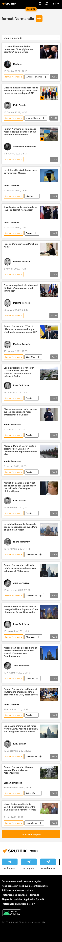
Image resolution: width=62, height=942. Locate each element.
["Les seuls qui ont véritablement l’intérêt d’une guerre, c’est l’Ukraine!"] (49, 290)
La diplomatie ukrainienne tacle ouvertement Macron (20, 171)
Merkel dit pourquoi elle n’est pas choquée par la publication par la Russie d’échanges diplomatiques (20, 487)
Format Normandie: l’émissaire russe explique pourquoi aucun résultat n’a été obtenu (20, 132)
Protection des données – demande (20, 894)
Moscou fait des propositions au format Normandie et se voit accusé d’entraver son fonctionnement (21, 652)
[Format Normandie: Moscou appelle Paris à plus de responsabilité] (49, 772)
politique (30, 678)
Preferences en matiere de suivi (18, 903)
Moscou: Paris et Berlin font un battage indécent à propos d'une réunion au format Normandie (21, 609)
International (31, 554)
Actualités (30, 793)
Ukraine (29, 196)
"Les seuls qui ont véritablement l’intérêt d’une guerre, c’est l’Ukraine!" (21, 288)
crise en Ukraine (33, 118)
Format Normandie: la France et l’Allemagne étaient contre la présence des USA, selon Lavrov (21, 692)
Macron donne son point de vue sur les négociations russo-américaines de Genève (20, 412)
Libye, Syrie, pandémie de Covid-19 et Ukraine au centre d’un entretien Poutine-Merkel (20, 807)
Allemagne (30, 637)
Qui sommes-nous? (12, 881)
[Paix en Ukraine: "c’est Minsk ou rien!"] (49, 249)
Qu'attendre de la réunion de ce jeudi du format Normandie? (20, 208)
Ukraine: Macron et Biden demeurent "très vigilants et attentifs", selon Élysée (19, 49)
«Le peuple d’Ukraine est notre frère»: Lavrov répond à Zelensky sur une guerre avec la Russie (21, 729)
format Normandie (18, 18)
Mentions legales (32, 881)
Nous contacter (10, 885)
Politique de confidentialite (33, 885)
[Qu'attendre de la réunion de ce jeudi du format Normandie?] (49, 212)
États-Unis (30, 357)
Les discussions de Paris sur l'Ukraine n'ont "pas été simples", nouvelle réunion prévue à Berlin (19, 372)
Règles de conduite (12, 899)
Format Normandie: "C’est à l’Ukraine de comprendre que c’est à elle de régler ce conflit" (20, 329)
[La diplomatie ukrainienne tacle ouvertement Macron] (49, 175)
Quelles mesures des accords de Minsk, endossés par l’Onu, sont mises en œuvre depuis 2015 (21, 90)
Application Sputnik (33, 899)
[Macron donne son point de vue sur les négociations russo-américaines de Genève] (49, 414)
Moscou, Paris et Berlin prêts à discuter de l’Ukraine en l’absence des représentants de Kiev (20, 450)
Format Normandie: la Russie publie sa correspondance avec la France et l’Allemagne (20, 568)
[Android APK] (11, 913)
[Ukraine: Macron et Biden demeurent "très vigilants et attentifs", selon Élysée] (49, 52)
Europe (29, 233)
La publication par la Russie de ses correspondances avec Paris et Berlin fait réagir (20, 527)
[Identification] (40, 3)
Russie (29, 398)
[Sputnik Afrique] (10, 4)
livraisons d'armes (34, 76)
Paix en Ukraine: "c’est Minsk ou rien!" (21, 245)
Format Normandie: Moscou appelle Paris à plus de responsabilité (18, 770)
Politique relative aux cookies (17, 890)
